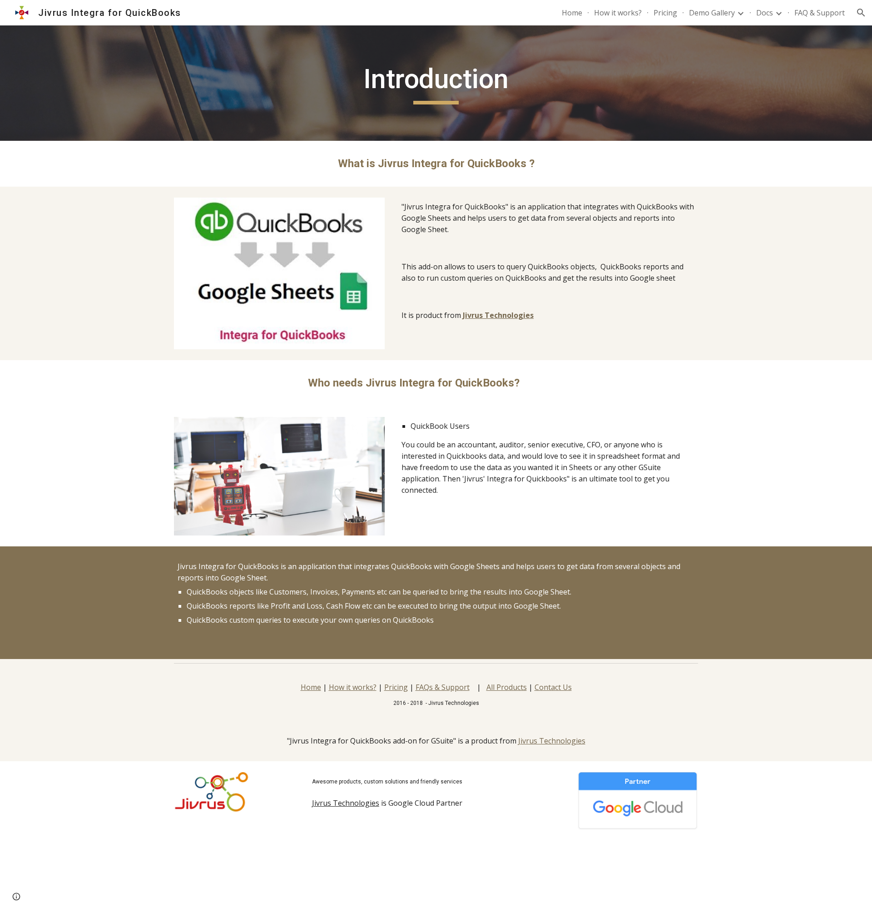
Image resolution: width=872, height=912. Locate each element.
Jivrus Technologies (551, 741)
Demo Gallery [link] (712, 13)
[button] (861, 13)
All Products (506, 687)
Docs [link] (764, 13)
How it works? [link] (618, 13)
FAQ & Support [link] (819, 13)
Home (311, 687)
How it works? (353, 687)
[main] (436, 83)
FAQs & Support (443, 687)
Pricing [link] (665, 13)
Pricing (396, 687)
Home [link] (572, 13)
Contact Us (553, 687)
